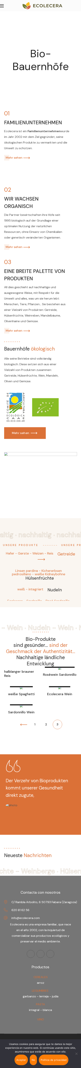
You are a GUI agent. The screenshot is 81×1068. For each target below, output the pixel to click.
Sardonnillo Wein (21, 712)
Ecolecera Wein (59, 694)
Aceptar (21, 1059)
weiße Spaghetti (21, 694)
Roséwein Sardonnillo (59, 675)
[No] (76, 1054)
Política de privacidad (53, 1059)
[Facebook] (31, 954)
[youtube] (50, 954)
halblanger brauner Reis (19, 674)
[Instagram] (40, 954)
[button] (25, 433)
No (33, 1059)
